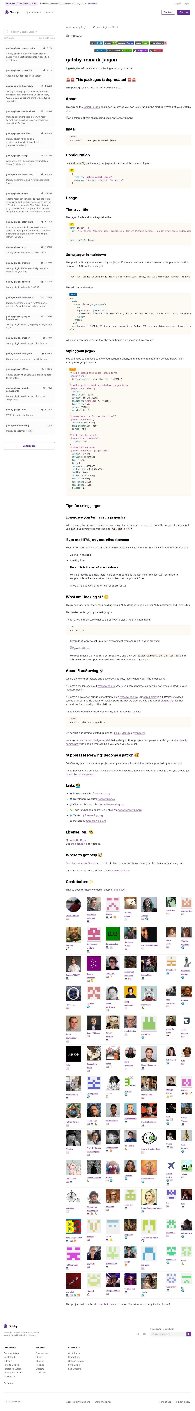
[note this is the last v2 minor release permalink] (68, 567)
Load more (29, 445)
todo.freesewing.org (130, 809)
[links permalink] (64, 785)
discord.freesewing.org (111, 804)
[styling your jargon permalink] (64, 351)
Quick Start (9, 1357)
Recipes (40, 1364)
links (82, 560)
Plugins (39, 1357)
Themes (40, 1361)
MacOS (126, 732)
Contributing (74, 1353)
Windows (139, 732)
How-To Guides (11, 1364)
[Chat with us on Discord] (119, 51)
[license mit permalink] (64, 832)
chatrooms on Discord (83, 863)
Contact (168, 12)
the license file (79, 843)
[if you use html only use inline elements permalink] (64, 540)
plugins (165, 700)
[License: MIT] (110, 43)
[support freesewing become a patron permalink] (64, 755)
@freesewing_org (93, 815)
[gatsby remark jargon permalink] (64, 60)
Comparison (42, 1353)
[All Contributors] (158, 43)
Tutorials (8, 1361)
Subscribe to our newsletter (162, 1329)
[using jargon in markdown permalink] (64, 255)
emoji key (119, 889)
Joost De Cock (77, 840)
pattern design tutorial (97, 740)
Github (10, 1383)
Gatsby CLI (9, 1376)
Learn (48, 12)
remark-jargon (91, 106)
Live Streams (74, 1368)
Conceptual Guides (13, 1372)
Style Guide (74, 1364)
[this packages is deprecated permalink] (64, 79)
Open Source (32, 12)
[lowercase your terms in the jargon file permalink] (64, 517)
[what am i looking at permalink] (64, 597)
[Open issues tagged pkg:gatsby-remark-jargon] (142, 43)
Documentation (11, 1353)
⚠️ (167, 1096)
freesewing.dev (128, 696)
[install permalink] (64, 129)
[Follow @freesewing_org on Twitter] (100, 51)
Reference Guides (12, 1368)
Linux (117, 732)
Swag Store (74, 1357)
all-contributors (103, 1304)
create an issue (120, 870)
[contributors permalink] (64, 882)
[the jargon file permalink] (64, 210)
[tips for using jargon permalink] (64, 506)
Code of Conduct (76, 1361)
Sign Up (184, 12)
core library (150, 696)
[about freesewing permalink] (64, 671)
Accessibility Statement (78, 1401)
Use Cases (41, 1372)
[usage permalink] (64, 198)
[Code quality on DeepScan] (126, 43)
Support (178, 3)
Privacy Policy (183, 1401)
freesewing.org (106, 685)
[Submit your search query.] (7, 31)
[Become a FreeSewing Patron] (141, 51)
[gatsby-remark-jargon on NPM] (97, 43)
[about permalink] (64, 99)
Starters (40, 1368)
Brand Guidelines (103, 1401)
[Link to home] (12, 12)
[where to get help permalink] (64, 855)
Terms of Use (164, 1401)
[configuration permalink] (64, 155)
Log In (186, 3)
